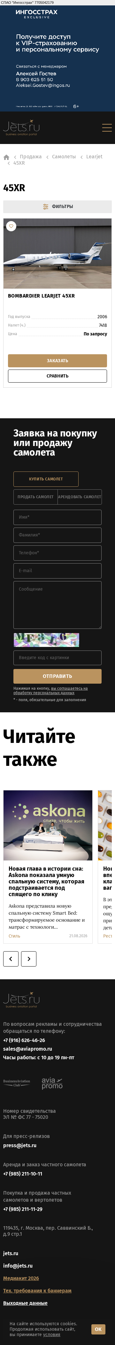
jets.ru (10, 1253)
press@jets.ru (19, 1145)
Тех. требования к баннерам (37, 1291)
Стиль (14, 936)
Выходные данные (25, 1303)
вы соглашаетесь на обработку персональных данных (50, 690)
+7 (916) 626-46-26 (24, 1040)
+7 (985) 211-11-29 (22, 1209)
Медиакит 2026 (21, 1278)
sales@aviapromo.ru (27, 1049)
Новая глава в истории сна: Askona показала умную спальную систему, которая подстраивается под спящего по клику (46, 881)
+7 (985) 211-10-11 (22, 1174)
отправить (57, 676)
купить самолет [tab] (46, 479)
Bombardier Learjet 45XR (41, 296)
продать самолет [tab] (36, 497)
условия (51, 1334)
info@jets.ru (18, 1266)
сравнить (57, 376)
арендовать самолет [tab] (79, 497)
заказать (57, 360)
